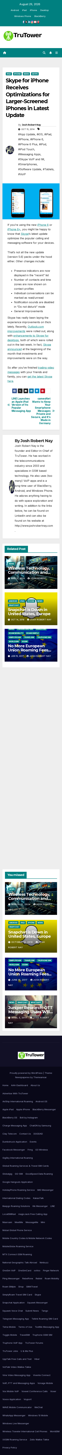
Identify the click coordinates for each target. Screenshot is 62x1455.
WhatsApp (36, 1002)
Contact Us (25, 1133)
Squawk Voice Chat (12, 1310)
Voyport (28, 1399)
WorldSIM (14, 641)
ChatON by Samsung (40, 1125)
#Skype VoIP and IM (31, 159)
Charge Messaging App (14, 1125)
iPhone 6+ (14, 229)
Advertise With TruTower (15, 1093)
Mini (43, 1222)
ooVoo (37, 1270)
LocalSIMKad (9, 1214)
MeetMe (19, 1222)
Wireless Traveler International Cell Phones (24, 1431)
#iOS (40, 134)
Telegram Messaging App (15, 1318)
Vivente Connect (41, 1375)
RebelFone (41, 629)
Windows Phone (22, 16)
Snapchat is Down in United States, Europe (29, 611)
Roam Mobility (16, 633)
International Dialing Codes (16, 1198)
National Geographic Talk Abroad (19, 1262)
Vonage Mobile (45, 1383)
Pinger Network (51, 1270)
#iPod (42, 144)
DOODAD (38, 1133)
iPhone (33, 10)
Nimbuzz (44, 1262)
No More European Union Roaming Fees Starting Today (28, 650)
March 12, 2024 (21, 904)
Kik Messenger (40, 1206)
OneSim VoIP (9, 1270)
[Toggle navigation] (57, 52)
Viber (37, 1359)
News (26, 74)
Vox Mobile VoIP (10, 1391)
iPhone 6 (43, 224)
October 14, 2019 (22, 942)
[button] (44, 52)
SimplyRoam (15, 637)
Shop (21, 1286)
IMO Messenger (45, 1190)
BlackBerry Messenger (44, 1109)
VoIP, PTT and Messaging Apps (18, 1383)
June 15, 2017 (19, 980)
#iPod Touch (26, 149)
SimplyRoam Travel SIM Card (17, 1294)
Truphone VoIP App (12, 1343)
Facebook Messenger (13, 1149)
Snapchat (14, 605)
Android (15, 10)
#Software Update (29, 169)
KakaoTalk (38, 1198)
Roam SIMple (32, 633)
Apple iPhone (23, 1109)
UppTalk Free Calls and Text (17, 1359)
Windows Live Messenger (15, 1423)
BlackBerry (39, 16)
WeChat (38, 1407)
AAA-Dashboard (19, 1085)
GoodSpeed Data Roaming (39, 1173)
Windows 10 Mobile (38, 1415)
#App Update (26, 134)
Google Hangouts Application (17, 1182)
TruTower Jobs (10, 1351)
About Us (35, 1085)
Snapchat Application (13, 1302)
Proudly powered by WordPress (26, 1073)
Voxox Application (11, 1399)
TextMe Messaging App (47, 1327)
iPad (24, 10)
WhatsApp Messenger (13, 1415)
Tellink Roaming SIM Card (45, 1318)
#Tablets (48, 169)
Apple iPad (8, 1109)
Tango (44, 1310)
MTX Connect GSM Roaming (17, 1254)
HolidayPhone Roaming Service (18, 1190)
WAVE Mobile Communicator (17, 1407)
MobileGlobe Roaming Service (17, 1246)
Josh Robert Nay (31, 124)
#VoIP (22, 174)
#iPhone (23, 139)
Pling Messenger (11, 1278)
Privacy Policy (9, 1447)
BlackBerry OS (9, 1117)
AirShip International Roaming (17, 1101)
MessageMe (32, 1222)
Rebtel (39, 1278)
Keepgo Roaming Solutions (16, 1206)
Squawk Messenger (37, 1302)
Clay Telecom (9, 1133)
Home (5, 1085)
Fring (30, 1149)
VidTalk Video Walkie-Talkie (16, 1367)
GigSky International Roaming (17, 1157)
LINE (52, 1206)
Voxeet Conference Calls (34, 1391)
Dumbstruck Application (14, 1141)
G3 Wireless (41, 1149)
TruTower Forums (34, 1343)
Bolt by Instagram (29, 1117)
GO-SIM (19, 1173)
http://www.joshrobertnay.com (34, 525)
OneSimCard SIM (25, 629)
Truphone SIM (44, 637)
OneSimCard (24, 1270)
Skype (35, 74)
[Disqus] (31, 717)
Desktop (44, 10)
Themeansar (39, 1077)
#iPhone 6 (36, 139)
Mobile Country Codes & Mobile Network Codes (27, 1238)
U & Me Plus (27, 1351)
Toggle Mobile (9, 1335)
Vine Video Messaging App (16, 1375)
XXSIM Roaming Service (14, 1439)
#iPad (47, 134)
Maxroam (7, 1222)
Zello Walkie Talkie (39, 1439)
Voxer (53, 1391)
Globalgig (7, 1173)
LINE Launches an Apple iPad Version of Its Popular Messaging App (21, 405)
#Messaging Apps (29, 154)
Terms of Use (25, 1327)
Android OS (41, 1101)
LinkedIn (20, 515)
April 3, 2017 (19, 1017)
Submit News (32, 1310)
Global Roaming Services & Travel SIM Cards (25, 1165)
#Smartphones (27, 164)
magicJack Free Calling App (32, 1214)
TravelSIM (29, 637)
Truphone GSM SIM (42, 1335)
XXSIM (24, 641)
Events (33, 1141)
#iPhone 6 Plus (27, 144)
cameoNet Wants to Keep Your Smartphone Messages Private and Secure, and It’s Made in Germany (40, 411)
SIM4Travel (32, 1286)
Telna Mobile (9, 1327)
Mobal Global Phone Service (17, 1230)
